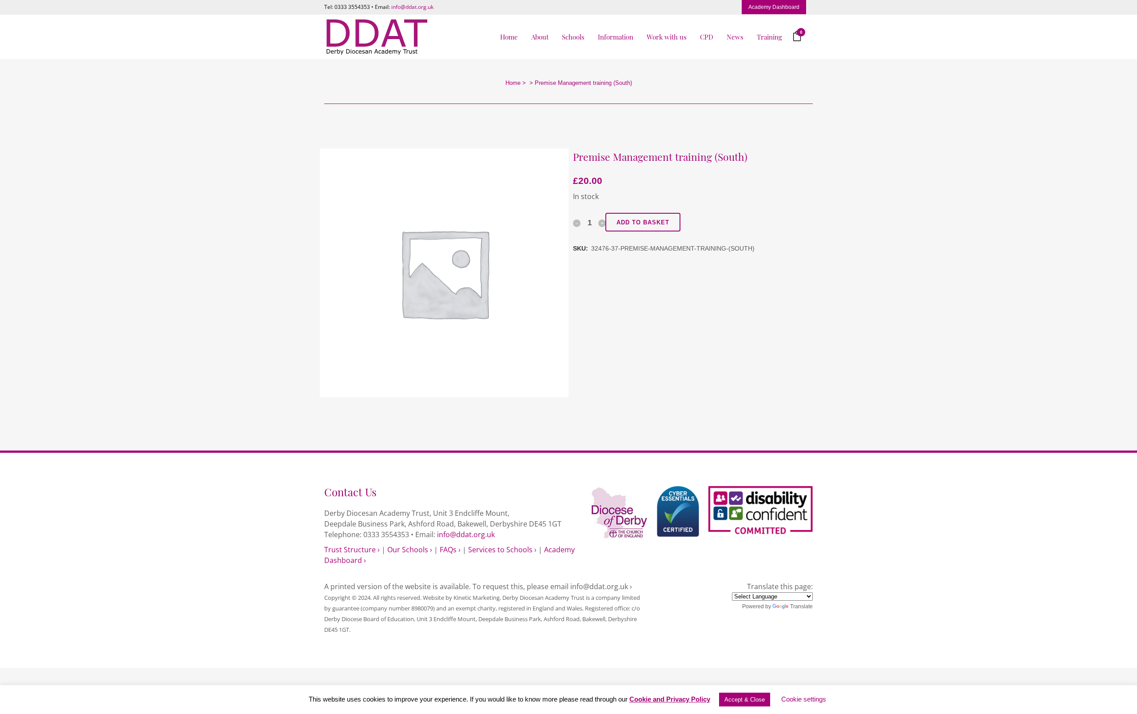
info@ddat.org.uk (412, 7)
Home (513, 83)
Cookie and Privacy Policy (669, 699)
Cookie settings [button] (803, 699)
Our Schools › (409, 549)
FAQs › (450, 549)
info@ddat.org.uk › (601, 586)
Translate (801, 606)
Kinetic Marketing (476, 598)
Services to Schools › (502, 549)
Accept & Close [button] (744, 699)
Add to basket (642, 222)
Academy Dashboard (773, 7)
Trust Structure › (352, 549)
